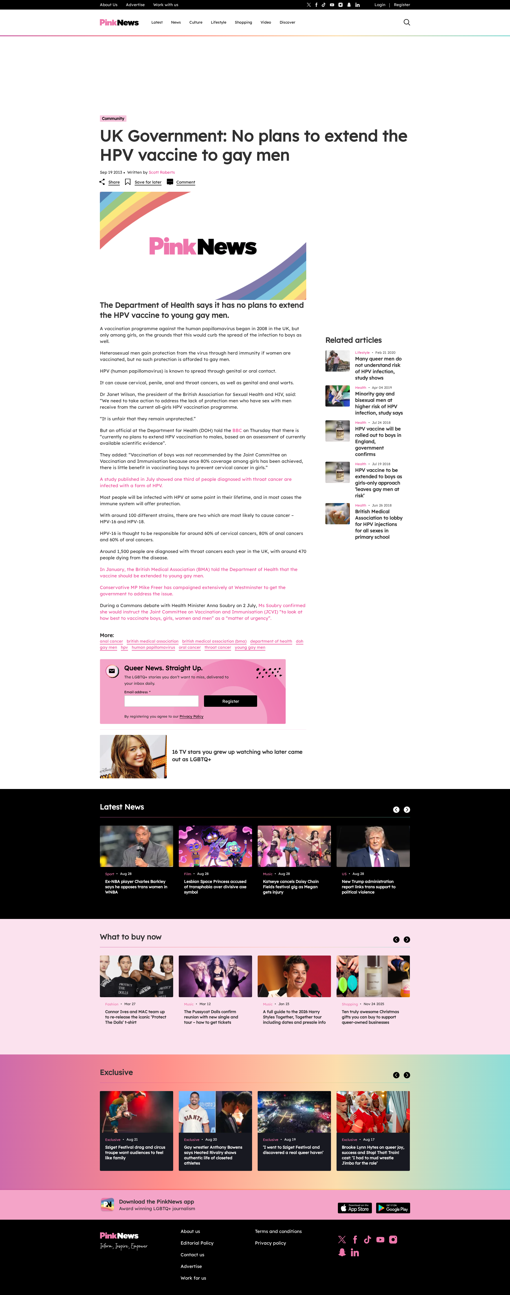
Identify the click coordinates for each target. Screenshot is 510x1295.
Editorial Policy (197, 1243)
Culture (195, 22)
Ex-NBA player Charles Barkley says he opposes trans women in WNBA (136, 887)
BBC (237, 430)
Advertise (135, 4)
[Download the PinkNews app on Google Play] (393, 1208)
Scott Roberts (162, 172)
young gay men (250, 647)
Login (380, 4)
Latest (157, 22)
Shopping (243, 22)
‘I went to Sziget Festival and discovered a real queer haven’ (293, 1150)
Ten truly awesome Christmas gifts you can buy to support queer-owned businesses (370, 1017)
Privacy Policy (191, 716)
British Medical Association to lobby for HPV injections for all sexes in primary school (378, 524)
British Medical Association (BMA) (214, 641)
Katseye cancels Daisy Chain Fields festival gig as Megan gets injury (291, 887)
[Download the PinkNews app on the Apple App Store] (355, 1208)
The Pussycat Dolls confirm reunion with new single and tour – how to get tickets (211, 1017)
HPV (124, 647)
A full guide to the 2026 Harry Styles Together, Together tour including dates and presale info (294, 1017)
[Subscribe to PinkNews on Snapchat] (342, 1253)
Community (113, 118)
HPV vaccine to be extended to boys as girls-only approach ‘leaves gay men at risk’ (378, 483)
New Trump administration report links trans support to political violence (369, 887)
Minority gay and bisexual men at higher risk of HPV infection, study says (379, 403)
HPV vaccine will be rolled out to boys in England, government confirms (378, 441)
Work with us (165, 4)
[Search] (407, 22)
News (176, 22)
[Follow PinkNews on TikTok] (367, 1241)
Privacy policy (270, 1243)
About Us (108, 4)
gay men (108, 647)
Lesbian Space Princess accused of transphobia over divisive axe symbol (215, 887)
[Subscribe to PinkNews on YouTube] (380, 1241)
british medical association (152, 641)
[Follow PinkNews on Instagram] (393, 1241)
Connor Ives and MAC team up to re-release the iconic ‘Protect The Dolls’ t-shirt (135, 1017)
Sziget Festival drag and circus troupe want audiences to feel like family (135, 1152)
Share (114, 182)
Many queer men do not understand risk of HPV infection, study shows (378, 368)
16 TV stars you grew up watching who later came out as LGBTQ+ (237, 755)
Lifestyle (218, 22)
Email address (144, 692)
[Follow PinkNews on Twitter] (342, 1241)
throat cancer (218, 647)
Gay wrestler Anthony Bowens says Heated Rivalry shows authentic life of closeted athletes (213, 1155)
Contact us (192, 1254)
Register (402, 4)
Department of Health (271, 641)
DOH (299, 641)
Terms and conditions (278, 1231)
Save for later (148, 182)
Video (266, 22)
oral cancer (190, 647)
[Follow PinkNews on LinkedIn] (357, 5)
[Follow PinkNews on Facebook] (355, 1241)
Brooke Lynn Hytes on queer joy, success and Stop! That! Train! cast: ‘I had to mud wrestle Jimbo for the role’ (373, 1155)
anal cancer (111, 641)
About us (190, 1231)
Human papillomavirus (153, 647)
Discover (287, 22)
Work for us (193, 1278)
